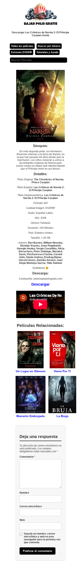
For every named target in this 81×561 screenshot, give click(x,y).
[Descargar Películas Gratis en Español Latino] (40, 15)
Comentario (27, 456)
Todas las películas (22, 46)
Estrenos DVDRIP (21, 52)
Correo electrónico (31, 506)
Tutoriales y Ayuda (47, 52)
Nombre (24, 492)
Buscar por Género (49, 46)
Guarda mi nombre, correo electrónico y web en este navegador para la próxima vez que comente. (42, 538)
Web (22, 520)
